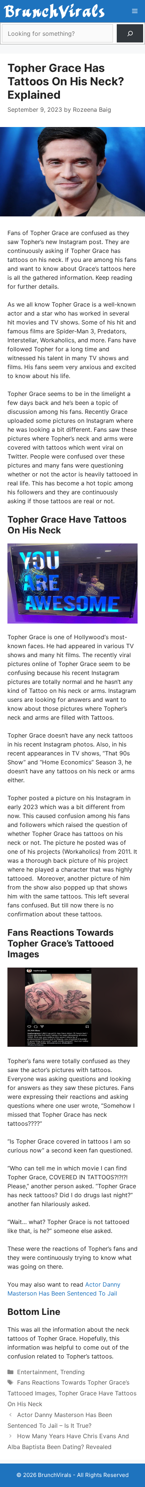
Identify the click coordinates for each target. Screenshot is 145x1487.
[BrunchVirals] (54, 11)
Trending (72, 1372)
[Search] (130, 33)
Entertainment (37, 1372)
